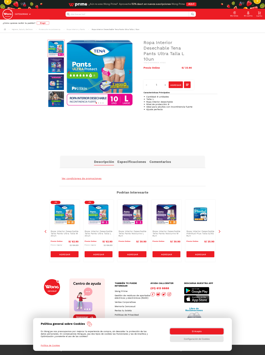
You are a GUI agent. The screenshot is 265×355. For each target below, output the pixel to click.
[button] (248, 14)
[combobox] (131, 14)
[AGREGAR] (176, 84)
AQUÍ (191, 4)
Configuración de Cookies (197, 339)
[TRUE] (65, 254)
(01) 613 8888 (159, 288)
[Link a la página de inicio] (4, 29)
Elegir (43, 23)
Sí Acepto (197, 331)
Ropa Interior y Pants (76, 29)
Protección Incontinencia (49, 29)
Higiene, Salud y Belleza (22, 29)
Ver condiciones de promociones (82, 178)
